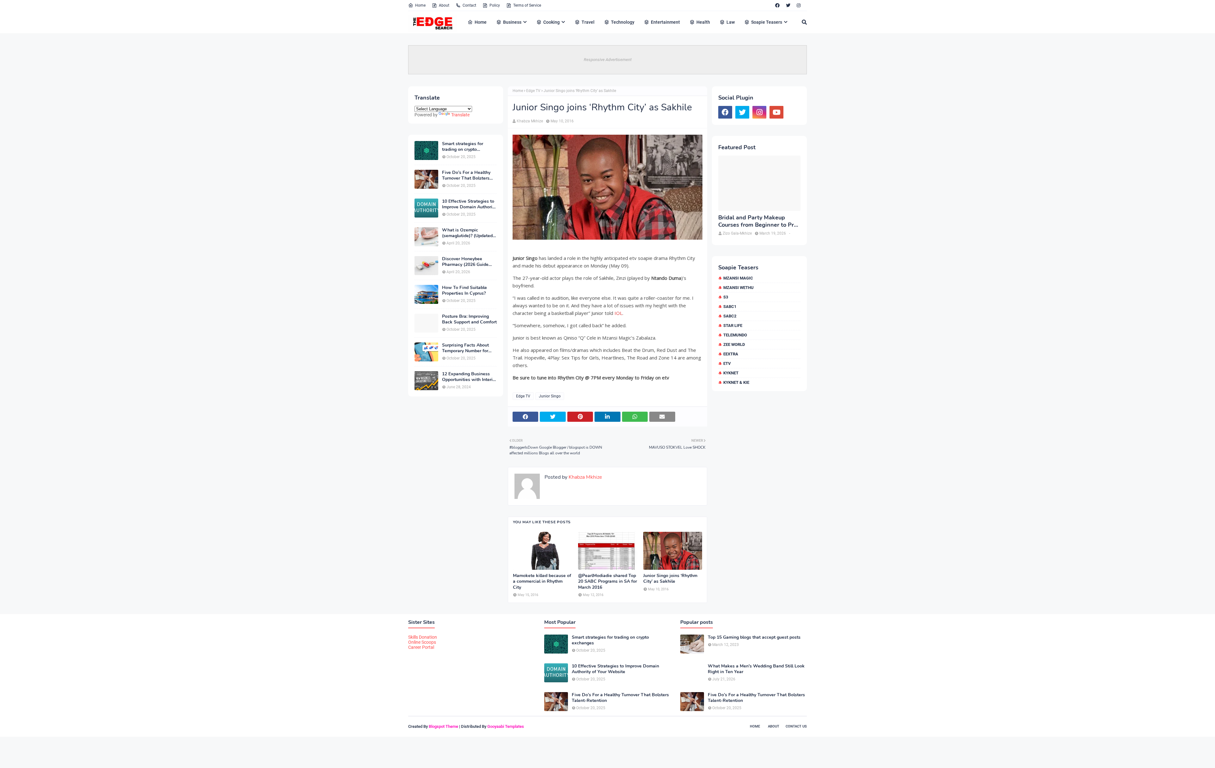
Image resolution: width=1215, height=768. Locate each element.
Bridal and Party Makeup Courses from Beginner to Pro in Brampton (757, 221)
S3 (725, 297)
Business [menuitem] (512, 22)
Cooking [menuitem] (551, 22)
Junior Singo (550, 396)
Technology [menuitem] (622, 22)
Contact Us (796, 726)
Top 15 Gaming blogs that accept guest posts (754, 637)
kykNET (730, 373)
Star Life (732, 325)
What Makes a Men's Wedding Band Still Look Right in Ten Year (756, 669)
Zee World (734, 344)
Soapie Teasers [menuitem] (766, 22)
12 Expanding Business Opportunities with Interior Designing (469, 377)
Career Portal (421, 647)
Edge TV (533, 91)
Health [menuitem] (703, 22)
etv (727, 363)
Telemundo (735, 335)
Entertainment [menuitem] (665, 22)
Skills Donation (422, 637)
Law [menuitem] (730, 22)
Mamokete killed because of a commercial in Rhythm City (542, 581)
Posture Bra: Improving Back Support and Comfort (469, 319)
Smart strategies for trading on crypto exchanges (462, 146)
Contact (469, 5)
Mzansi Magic (738, 278)
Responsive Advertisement (608, 59)
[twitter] (788, 5)
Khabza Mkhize (530, 121)
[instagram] (798, 5)
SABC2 (729, 316)
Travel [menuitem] (588, 22)
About (444, 5)
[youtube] (776, 112)
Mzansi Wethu (738, 287)
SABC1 (729, 306)
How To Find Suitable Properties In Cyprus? (464, 290)
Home (420, 5)
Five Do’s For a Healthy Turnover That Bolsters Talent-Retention (466, 175)
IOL (618, 313)
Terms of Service (527, 5)
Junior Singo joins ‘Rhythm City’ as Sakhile (670, 578)
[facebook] (777, 5)
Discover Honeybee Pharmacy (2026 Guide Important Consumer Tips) (469, 261)
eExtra (730, 354)
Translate (460, 114)
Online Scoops (422, 642)
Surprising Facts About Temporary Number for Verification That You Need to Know (465, 348)
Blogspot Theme (443, 726)
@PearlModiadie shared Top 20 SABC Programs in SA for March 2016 (607, 581)
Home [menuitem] (481, 22)
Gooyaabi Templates (505, 726)
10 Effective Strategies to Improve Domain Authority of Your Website (469, 204)
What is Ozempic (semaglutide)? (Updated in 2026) (467, 233)
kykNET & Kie (736, 382)
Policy (494, 5)
